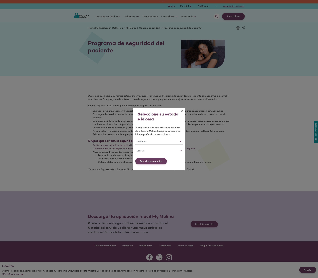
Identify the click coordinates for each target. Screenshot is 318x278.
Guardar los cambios (151, 161)
